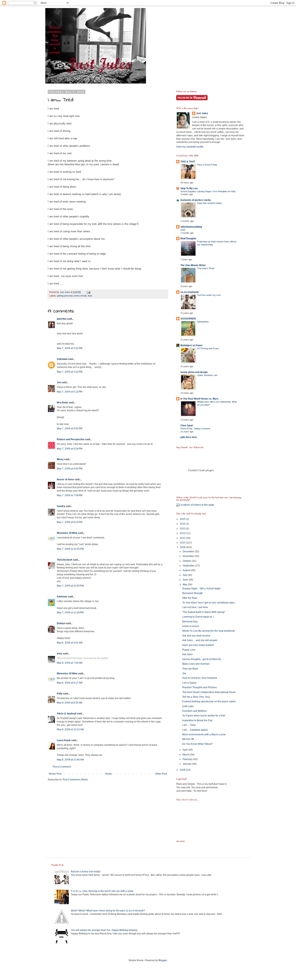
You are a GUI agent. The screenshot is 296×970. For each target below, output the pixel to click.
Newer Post (55, 773)
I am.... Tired (189, 725)
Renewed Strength (192, 593)
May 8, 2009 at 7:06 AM (69, 662)
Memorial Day (190, 621)
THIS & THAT (187, 161)
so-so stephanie (189, 292)
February (188, 759)
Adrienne (62, 596)
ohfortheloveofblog (191, 226)
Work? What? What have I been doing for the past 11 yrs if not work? (108, 910)
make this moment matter (209, 203)
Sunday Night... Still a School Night (201, 588)
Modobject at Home (191, 345)
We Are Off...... (189, 739)
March (186, 754)
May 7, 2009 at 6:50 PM (69, 468)
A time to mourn (190, 626)
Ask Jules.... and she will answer (199, 640)
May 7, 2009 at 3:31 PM (69, 348)
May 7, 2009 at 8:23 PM (69, 522)
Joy (184, 673)
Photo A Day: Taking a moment (195, 428)
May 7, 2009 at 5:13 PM (69, 391)
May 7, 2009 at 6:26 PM (69, 448)
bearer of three (65, 479)
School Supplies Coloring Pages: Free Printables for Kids (208, 191)
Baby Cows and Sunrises (196, 663)
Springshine (203, 321)
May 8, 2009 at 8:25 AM (69, 702)
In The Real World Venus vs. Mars (199, 398)
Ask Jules (187, 654)
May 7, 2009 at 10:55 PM (70, 548)
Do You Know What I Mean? (197, 744)
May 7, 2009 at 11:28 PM (70, 612)
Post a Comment (62, 766)
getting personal (64, 295)
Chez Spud (186, 425)
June (186, 579)
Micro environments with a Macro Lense (204, 734)
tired (90, 295)
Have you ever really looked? (198, 645)
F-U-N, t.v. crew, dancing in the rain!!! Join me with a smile (102, 891)
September (189, 565)
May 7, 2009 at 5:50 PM (69, 428)
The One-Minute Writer (193, 265)
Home (108, 773)
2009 (183, 547)
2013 (183, 528)
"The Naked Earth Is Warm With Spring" (203, 612)
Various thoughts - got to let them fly (201, 659)
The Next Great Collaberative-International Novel (209, 692)
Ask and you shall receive (196, 635)
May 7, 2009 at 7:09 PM (69, 495)
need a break (80, 295)
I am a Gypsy (189, 682)
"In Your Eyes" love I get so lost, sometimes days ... (209, 602)
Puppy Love (188, 649)
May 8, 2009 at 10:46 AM (70, 759)
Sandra (61, 506)
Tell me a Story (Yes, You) (196, 696)
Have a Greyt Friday (207, 164)
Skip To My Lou (189, 188)
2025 (182, 230)
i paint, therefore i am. (207, 375)
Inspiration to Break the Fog (197, 720)
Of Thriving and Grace (208, 348)
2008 (183, 770)
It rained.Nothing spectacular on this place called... (209, 701)
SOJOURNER (188, 318)
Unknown (62, 359)
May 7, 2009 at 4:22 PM (69, 371)
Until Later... (188, 706)
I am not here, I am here (195, 607)
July (185, 575)
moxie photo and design (194, 372)
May (185, 584)
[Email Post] (88, 292)
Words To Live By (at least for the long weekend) (208, 630)
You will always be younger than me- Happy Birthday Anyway (104, 930)
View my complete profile (190, 146)
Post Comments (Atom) (75, 779)
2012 (183, 533)
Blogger (162, 960)
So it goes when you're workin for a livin (203, 715)
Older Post (161, 773)
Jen (59, 382)
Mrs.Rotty (62, 402)
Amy (59, 653)
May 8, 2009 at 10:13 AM (70, 729)
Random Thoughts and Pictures (199, 687)
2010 (183, 542)
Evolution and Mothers (194, 711)
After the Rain (189, 598)
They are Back (190, 668)
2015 (183, 523)
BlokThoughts (188, 238)
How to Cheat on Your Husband (199, 678)
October (187, 561)
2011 (183, 538)
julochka (61, 318)
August (187, 570)
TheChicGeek (64, 559)
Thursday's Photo (205, 268)
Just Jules (202, 113)
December (189, 551)
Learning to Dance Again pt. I (198, 616)
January (187, 763)
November (189, 556)
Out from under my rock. (209, 295)
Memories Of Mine (67, 533)
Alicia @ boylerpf (66, 713)
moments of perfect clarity (195, 200)
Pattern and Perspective (71, 439)
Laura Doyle (64, 740)
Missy (60, 459)
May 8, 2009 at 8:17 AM (69, 682)
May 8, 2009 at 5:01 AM (69, 642)
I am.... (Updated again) (195, 729)
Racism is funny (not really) (85, 871)
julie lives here (188, 437)
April (185, 749)
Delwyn (61, 623)
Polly (59, 693)
